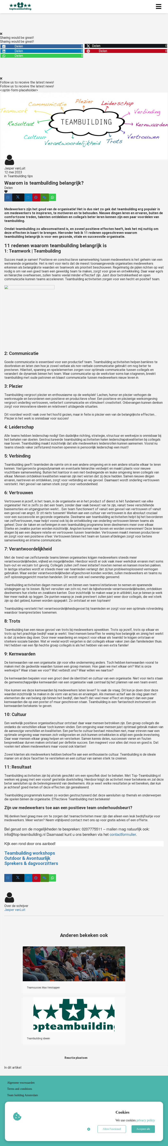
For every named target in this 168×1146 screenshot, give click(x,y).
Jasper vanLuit (14, 168)
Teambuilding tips (20, 176)
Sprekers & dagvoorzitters (31, 863)
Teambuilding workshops (29, 853)
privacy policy (145, 1120)
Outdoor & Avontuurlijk (27, 858)
